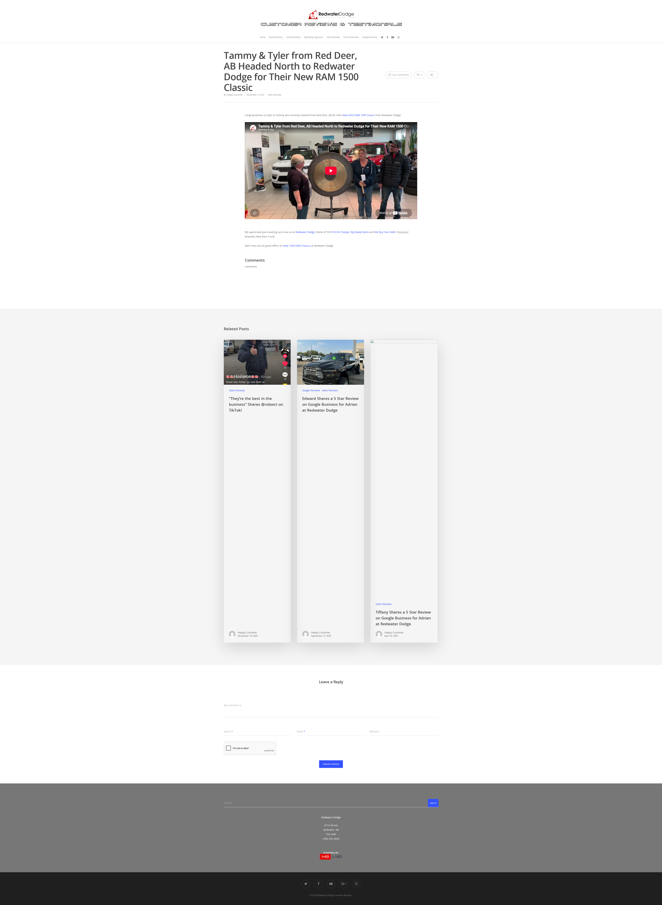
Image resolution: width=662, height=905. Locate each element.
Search (433, 803)
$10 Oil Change (340, 232)
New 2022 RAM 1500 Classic (359, 115)
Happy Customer (235, 94)
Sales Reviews (333, 37)
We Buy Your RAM (385, 232)
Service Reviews (351, 37)
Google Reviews (369, 37)
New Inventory (276, 37)
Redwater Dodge (305, 232)
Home (262, 37)
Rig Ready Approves (313, 37)
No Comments (400, 74)
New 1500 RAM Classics (296, 245)
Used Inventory (293, 37)
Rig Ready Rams (359, 232)
